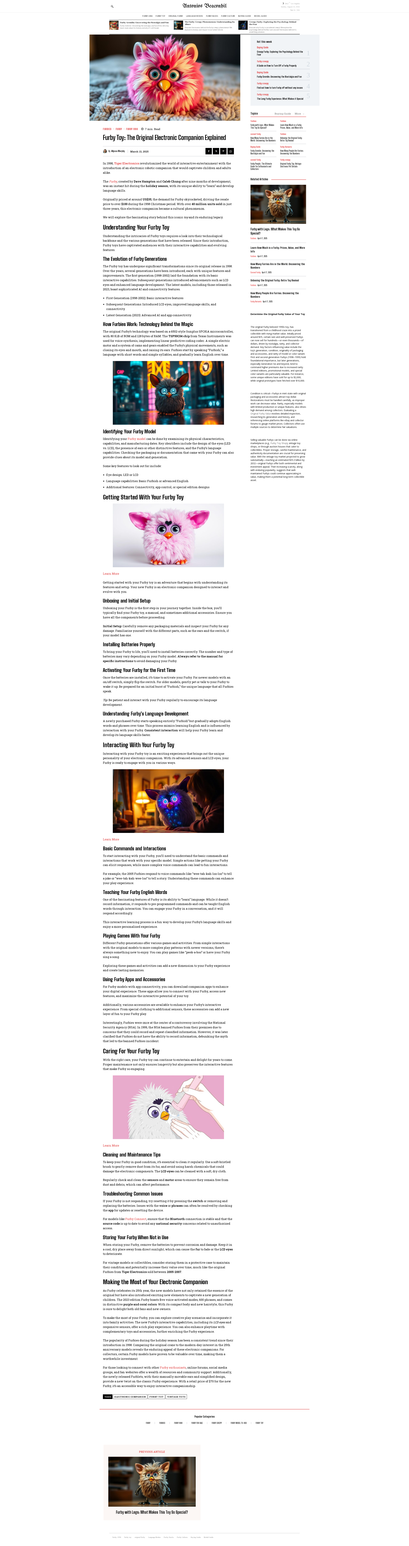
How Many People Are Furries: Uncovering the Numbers (292, 152)
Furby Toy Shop (278, 443)
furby (119, 129)
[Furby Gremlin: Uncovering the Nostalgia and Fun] (114, 25)
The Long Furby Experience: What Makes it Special (280, 98)
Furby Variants (286, 147)
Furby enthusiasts (173, 1367)
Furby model (137, 439)
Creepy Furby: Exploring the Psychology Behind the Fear (272, 22)
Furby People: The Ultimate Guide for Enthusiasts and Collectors (261, 166)
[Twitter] (216, 151)
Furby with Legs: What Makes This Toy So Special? (262, 126)
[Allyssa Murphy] (105, 151)
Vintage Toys (176, 1396)
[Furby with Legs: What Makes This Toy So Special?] (278, 204)
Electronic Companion (130, 1396)
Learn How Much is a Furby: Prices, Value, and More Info (291, 126)
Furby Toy (156, 1396)
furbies (107, 129)
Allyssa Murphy (118, 151)
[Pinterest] (223, 151)
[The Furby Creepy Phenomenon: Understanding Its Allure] (178, 25)
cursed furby (256, 134)
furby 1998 (132, 129)
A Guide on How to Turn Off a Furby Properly (277, 65)
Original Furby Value (261, 413)
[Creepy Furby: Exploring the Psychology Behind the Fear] (243, 25)
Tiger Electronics (126, 163)
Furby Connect (135, 1219)
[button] (112, 6)
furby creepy (263, 61)
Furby (113, 181)
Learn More (111, 574)
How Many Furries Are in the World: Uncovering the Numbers (263, 139)
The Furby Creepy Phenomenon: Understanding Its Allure (210, 22)
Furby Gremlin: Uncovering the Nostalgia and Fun (144, 22)
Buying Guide (262, 47)
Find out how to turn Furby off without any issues (280, 87)
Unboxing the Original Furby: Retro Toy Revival (291, 139)
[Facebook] (208, 151)
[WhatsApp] (231, 151)
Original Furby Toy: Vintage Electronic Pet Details (290, 165)
